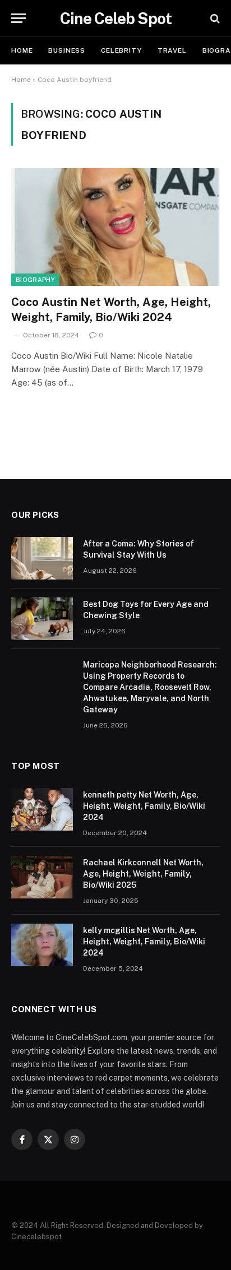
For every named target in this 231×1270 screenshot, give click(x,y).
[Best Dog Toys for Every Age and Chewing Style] (42, 618)
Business (66, 50)
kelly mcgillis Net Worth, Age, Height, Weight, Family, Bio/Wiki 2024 (144, 941)
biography (35, 279)
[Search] (214, 18)
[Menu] (18, 18)
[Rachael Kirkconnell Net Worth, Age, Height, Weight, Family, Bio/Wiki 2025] (42, 877)
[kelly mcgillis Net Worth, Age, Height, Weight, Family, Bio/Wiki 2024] (42, 945)
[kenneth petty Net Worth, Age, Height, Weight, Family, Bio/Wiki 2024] (42, 809)
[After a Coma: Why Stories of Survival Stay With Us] (42, 558)
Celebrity (121, 50)
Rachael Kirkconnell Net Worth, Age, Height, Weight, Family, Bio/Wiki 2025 (143, 873)
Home (22, 50)
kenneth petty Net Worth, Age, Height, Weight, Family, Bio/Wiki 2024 (144, 806)
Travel (172, 50)
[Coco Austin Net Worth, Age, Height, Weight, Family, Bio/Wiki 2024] (115, 226)
